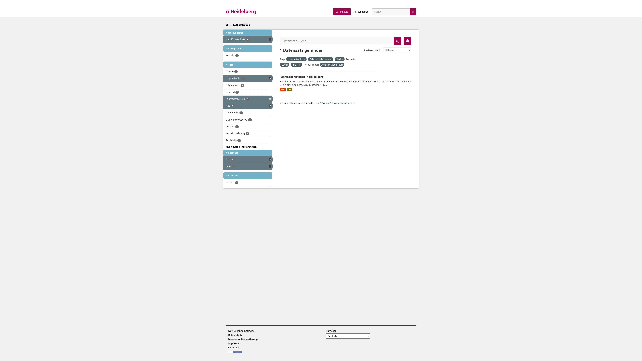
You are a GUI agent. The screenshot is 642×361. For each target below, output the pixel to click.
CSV (289, 90)
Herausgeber (360, 11)
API (320, 103)
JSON (283, 90)
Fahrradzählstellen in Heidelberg (302, 77)
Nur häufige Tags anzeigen (241, 146)
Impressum (234, 343)
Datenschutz (235, 335)
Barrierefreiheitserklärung (243, 339)
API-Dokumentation (337, 103)
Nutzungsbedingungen (241, 330)
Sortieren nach (371, 50)
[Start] (227, 25)
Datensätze (342, 11)
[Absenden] (413, 11)
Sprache (330, 330)
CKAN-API (233, 347)
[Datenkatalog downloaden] (407, 41)
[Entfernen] (304, 59)
